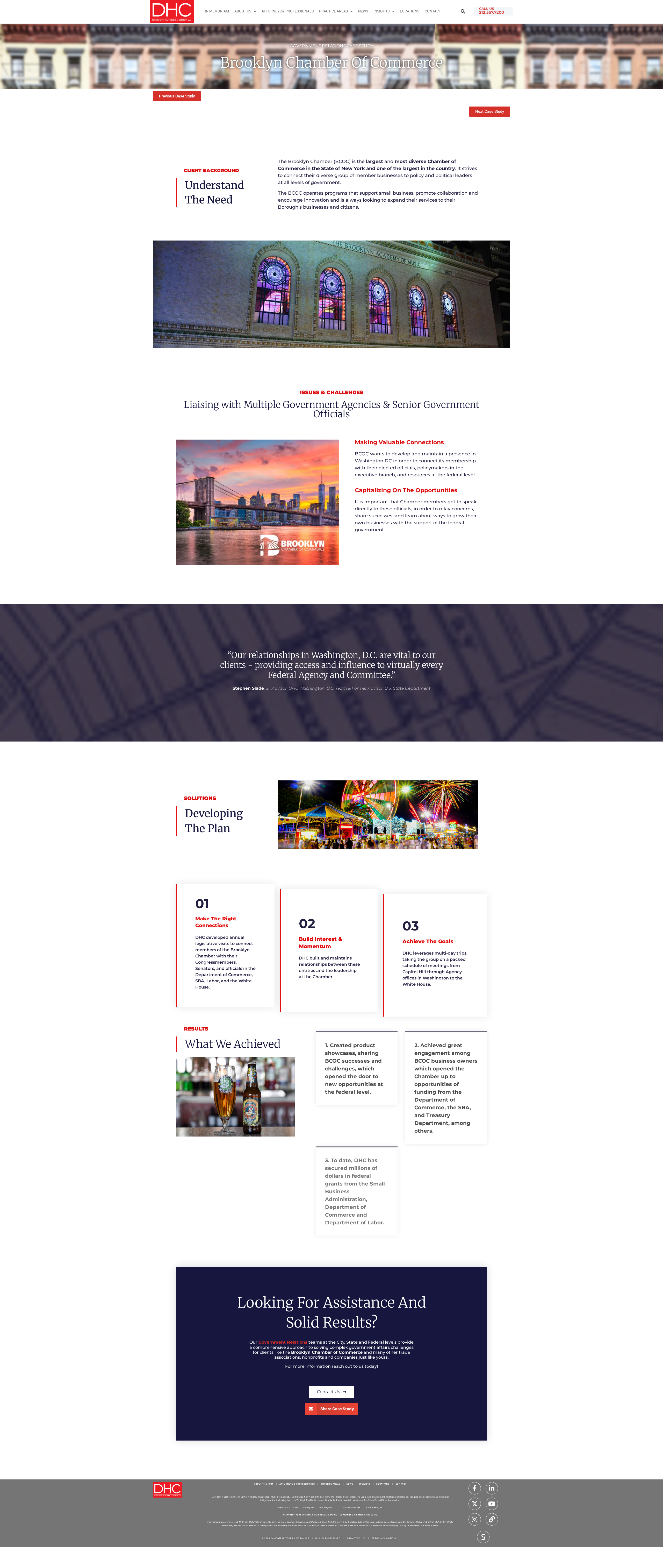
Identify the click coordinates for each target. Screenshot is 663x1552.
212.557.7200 (491, 12)
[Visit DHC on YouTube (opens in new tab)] (492, 1504)
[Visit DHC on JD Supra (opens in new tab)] (483, 1536)
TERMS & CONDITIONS (384, 1538)
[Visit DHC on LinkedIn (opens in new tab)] (492, 1488)
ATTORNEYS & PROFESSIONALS (297, 1484)
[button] (463, 11)
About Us (242, 11)
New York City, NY (288, 1507)
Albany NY (308, 1507)
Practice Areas (333, 11)
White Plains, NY (352, 1507)
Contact (433, 11)
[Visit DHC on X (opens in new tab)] (475, 1504)
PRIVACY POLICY (356, 1538)
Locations (409, 11)
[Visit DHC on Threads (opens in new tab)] (492, 1519)
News (363, 11)
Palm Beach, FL (374, 1507)
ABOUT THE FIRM (263, 1484)
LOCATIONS (382, 1484)
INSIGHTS (381, 11)
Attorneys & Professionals (288, 11)
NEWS (350, 1484)
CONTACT (401, 1484)
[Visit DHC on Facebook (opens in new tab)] (475, 1488)
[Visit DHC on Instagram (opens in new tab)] (475, 1519)
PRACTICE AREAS (330, 1484)
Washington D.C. (328, 1507)
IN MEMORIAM (217, 11)
